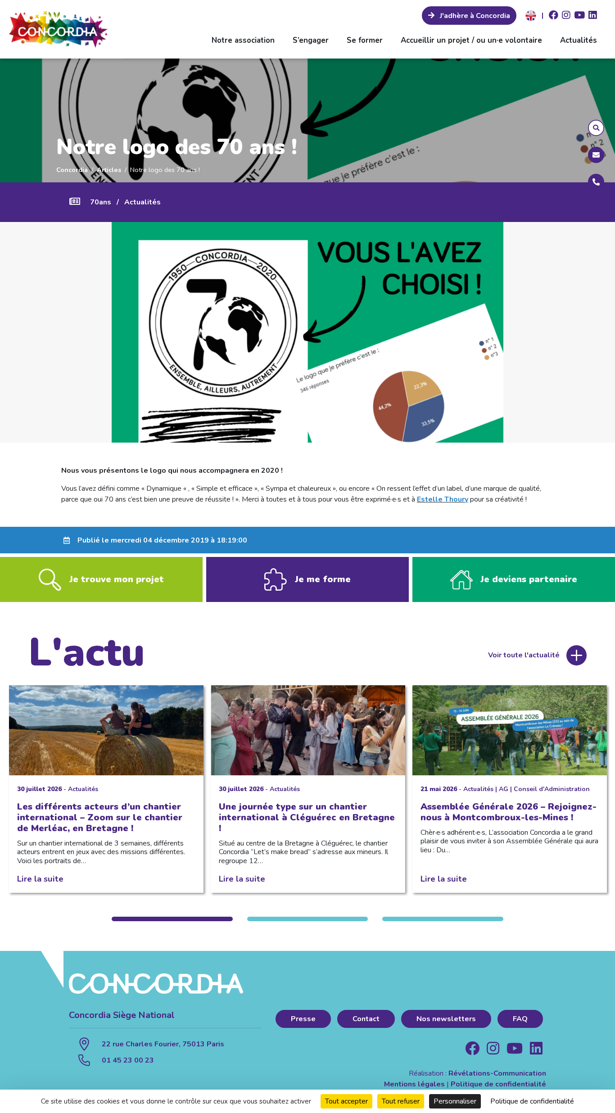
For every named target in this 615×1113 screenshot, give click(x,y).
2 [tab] (307, 919)
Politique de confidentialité (498, 1084)
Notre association (243, 40)
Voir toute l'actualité (524, 655)
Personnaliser (455, 1101)
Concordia (72, 169)
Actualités (578, 40)
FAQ (520, 1019)
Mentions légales (414, 1084)
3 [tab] (442, 919)
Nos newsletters (446, 1019)
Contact (366, 1019)
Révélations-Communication (497, 1073)
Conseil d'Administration (552, 789)
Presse (303, 1019)
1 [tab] (172, 919)
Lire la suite (40, 878)
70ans (100, 202)
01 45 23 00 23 (128, 1060)
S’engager (311, 40)
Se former (365, 40)
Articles (109, 169)
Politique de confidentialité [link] (532, 1101)
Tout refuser (401, 1101)
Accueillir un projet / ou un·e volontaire (471, 40)
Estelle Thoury (442, 499)
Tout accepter (346, 1101)
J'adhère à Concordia (474, 16)
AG (503, 789)
